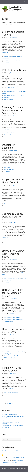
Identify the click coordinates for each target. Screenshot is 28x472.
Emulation (9, 317)
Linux (10, 56)
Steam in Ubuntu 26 (7, 420)
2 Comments (7, 171)
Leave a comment (8, 62)
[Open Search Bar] (25, 2)
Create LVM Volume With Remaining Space (13, 253)
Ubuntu (18, 56)
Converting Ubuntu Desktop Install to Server (12, 216)
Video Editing (5, 58)
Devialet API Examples (8, 146)
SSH (20, 95)
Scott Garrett (5, 451)
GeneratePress (14, 470)
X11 (16, 394)
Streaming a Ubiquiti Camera (9, 414)
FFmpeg (6, 56)
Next (11, 403)
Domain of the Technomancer (15, 8)
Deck (5, 317)
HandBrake (15, 352)
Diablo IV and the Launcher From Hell (15, 455)
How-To (10, 60)
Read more (5, 52)
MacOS (9, 91)
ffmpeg (6, 60)
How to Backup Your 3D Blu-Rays (13, 330)
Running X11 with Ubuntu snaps (11, 369)
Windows (12, 354)
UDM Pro (23, 56)
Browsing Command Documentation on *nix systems (13, 110)
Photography (14, 91)
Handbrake (11, 355)
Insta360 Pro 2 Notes (14, 70)
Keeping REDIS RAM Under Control (13, 181)
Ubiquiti (14, 56)
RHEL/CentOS (17, 278)
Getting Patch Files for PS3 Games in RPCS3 (12, 293)
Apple (5, 133)
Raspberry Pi (10, 278)
